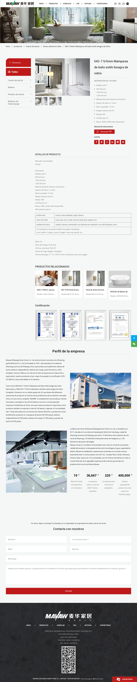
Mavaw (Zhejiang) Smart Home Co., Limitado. (50, 679)
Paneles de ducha (16, 94)
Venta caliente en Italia (52, 46)
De (119, 4)
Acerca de (67, 4)
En (115, 4)
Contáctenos (102, 4)
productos (53, 4)
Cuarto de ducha (32, 46)
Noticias (88, 4)
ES (123, 4)
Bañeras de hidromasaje (13, 102)
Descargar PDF (106, 132)
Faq (77, 4)
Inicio (41, 4)
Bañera (11, 87)
